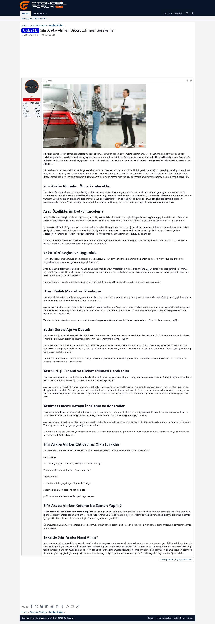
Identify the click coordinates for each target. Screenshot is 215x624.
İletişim (151, 618)
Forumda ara (40, 18)
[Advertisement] (107, 57)
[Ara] (187, 13)
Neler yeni (39, 13)
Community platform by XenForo (48, 617)
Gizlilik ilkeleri (179, 618)
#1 (191, 80)
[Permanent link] (112, 186)
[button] (46, 13)
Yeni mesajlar (26, 18)
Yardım (190, 618)
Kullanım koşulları (163, 618)
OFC (25, 35)
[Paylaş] (187, 81)
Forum (25, 13)
